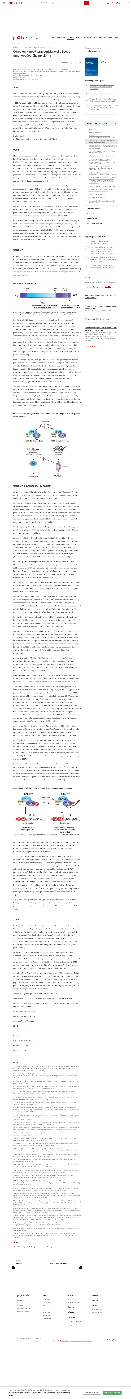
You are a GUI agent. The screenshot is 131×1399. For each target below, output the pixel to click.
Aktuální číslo (92, 218)
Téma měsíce (47, 1319)
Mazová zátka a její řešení (95, 287)
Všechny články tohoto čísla (97, 123)
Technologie (47, 1303)
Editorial (19, 1264)
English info (77, 63)
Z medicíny (46, 1299)
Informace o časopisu (95, 223)
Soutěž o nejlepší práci (58, 1264)
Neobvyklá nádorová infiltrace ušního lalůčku (102, 186)
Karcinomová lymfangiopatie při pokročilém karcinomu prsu (102, 201)
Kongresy (87, 37)
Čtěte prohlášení (65, 1341)
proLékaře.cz (12, 3)
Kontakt (19, 1300)
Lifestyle (46, 1306)
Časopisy (70, 37)
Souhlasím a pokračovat (112, 1393)
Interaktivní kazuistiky (74, 1303)
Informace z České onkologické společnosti (102, 156)
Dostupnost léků (97, 1313)
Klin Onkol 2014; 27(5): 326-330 (33, 75)
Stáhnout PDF (64, 63)
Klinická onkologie (39, 47)
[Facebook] (108, 1340)
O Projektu (20, 1306)
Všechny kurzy (90, 346)
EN (128, 3)
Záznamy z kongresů (74, 1321)
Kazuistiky (46, 1316)
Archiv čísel (91, 213)
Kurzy (69, 1299)
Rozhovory (46, 1309)
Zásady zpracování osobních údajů (81, 1341)
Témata (79, 37)
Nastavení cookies (23, 1311)
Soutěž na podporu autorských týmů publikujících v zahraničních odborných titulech (103, 173)
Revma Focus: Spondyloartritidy (97, 319)
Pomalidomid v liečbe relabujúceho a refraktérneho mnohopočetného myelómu (102, 136)
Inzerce (19, 1303)
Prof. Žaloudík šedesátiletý (97, 197)
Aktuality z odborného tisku (97, 194)
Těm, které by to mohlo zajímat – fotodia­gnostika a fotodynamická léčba (101, 190)
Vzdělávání (61, 37)
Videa (95, 37)
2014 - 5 (48, 47)
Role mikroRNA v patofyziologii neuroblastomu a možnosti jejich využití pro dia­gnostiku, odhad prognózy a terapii (103, 147)
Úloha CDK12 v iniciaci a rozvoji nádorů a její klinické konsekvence (102, 152)
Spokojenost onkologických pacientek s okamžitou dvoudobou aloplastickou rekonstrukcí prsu (100, 168)
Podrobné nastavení (91, 1393)
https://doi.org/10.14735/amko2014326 (27, 79)
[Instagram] (113, 1340)
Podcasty (102, 37)
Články (52, 37)
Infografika (46, 1312)
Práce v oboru (113, 37)
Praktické (95, 1305)
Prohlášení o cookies (23, 1309)
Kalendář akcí (96, 1309)
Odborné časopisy (27, 47)
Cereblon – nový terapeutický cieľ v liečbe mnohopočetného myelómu (101, 141)
